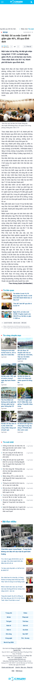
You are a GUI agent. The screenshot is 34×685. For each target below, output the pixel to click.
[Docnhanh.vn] (17, 679)
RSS (13, 671)
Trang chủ (8, 613)
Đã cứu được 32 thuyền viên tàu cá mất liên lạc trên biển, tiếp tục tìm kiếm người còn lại (18, 490)
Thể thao (25, 621)
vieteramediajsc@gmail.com (17, 659)
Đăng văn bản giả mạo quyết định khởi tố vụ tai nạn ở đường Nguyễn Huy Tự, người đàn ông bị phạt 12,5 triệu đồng (18, 463)
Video (25, 613)
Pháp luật (25, 617)
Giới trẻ (25, 625)
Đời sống (9, 634)
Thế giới (8, 621)
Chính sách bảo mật (8, 667)
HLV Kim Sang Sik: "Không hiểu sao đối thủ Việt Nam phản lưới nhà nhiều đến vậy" (18, 471)
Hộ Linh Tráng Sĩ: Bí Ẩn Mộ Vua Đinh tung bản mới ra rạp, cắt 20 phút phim (18, 455)
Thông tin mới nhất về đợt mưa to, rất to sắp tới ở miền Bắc (18, 484)
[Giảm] (11, 46)
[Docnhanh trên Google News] (5, 46)
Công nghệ (8, 638)
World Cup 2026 (9, 642)
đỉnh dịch (24, 322)
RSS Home (19, 671)
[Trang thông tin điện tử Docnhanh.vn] (16, 2)
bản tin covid (17, 322)
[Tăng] (18, 46)
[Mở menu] (2, 2)
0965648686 (18, 657)
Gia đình (25, 630)
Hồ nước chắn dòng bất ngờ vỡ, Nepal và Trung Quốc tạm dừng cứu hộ (18, 502)
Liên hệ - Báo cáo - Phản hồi (23, 667)
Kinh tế (9, 625)
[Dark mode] (31, 2)
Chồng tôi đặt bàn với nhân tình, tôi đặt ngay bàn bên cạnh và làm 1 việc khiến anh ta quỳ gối (18, 448)
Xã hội (9, 617)
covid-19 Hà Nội (8, 322)
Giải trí (9, 630)
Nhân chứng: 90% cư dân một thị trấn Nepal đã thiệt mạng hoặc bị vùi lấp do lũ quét (18, 478)
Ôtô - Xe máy (25, 638)
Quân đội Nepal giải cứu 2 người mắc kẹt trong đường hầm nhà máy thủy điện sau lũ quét (18, 509)
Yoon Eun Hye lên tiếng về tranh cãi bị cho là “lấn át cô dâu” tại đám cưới (18, 496)
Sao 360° (25, 634)
